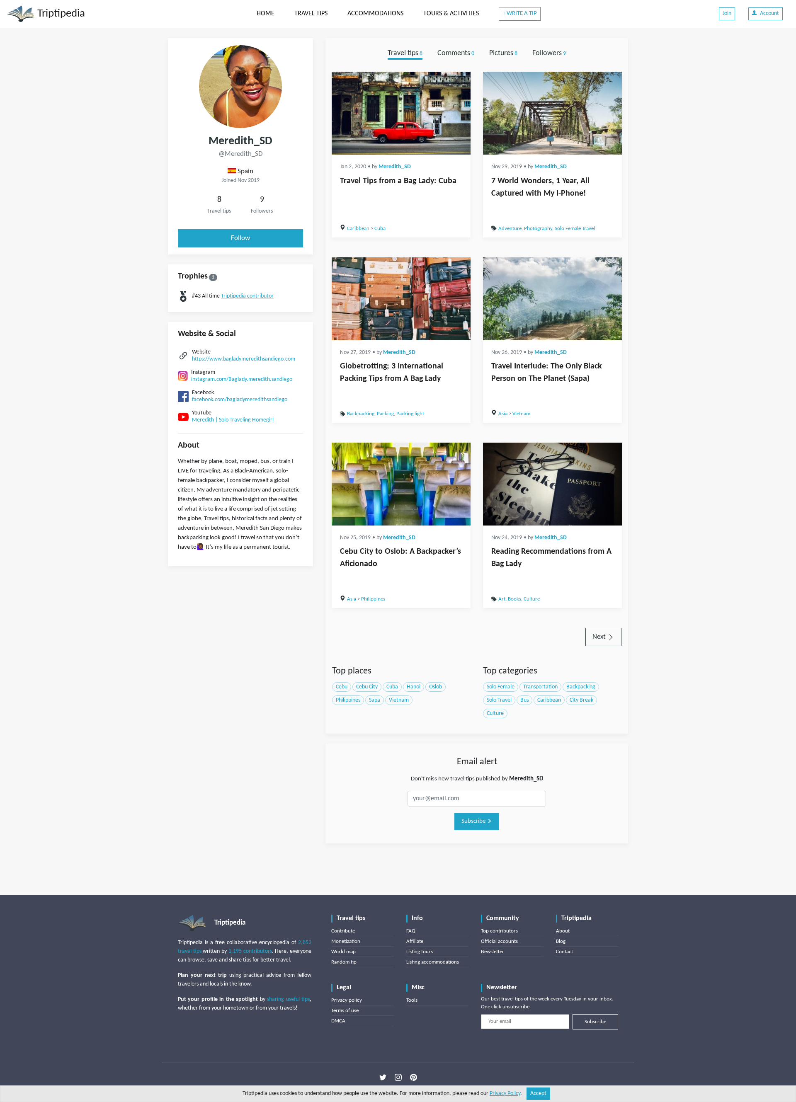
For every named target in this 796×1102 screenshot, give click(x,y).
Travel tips (405, 53)
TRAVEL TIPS (311, 13)
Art (501, 599)
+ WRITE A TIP (519, 13)
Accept (538, 1093)
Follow (240, 238)
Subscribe (474, 821)
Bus (524, 700)
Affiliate (414, 941)
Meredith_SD (395, 167)
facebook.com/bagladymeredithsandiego (239, 399)
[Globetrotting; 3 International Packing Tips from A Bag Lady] (401, 298)
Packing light (410, 414)
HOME (265, 13)
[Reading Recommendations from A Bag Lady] (552, 484)
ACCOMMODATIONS (375, 13)
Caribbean (358, 228)
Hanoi (413, 687)
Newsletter (492, 951)
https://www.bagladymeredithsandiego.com (243, 359)
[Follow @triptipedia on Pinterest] (414, 1077)
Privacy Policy (505, 1093)
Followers (549, 53)
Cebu (341, 687)
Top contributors (499, 931)
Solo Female (500, 687)
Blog (560, 941)
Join (727, 13)
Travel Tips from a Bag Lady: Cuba (398, 181)
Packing (385, 414)
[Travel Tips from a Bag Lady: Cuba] (401, 113)
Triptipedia (60, 13)
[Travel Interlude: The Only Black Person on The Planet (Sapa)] (552, 298)
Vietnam (521, 414)
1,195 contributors (250, 951)
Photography (538, 228)
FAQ (410, 931)
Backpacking (360, 414)
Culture (532, 599)
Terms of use (345, 1010)
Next (599, 636)
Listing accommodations (432, 962)
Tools (411, 1000)
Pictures (503, 53)
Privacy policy (346, 1000)
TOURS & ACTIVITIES (451, 13)
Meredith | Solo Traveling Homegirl (233, 420)
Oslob (435, 687)
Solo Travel (499, 700)
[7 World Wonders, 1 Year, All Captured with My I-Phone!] (552, 113)
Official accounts (499, 941)
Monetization (345, 941)
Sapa (374, 700)
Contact (564, 951)
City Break (581, 700)
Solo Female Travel (575, 228)
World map (343, 951)
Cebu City (367, 687)
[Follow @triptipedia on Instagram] (398, 1077)
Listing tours (419, 951)
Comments (455, 53)
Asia (502, 414)
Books (514, 599)
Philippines (373, 599)
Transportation (540, 687)
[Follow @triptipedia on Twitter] (383, 1077)
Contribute (343, 931)
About (563, 931)
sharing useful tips (288, 999)
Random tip (344, 962)
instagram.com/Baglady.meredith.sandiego (241, 379)
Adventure (510, 228)
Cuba (380, 228)
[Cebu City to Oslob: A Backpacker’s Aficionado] (401, 484)
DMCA (338, 1021)
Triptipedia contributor (247, 296)
